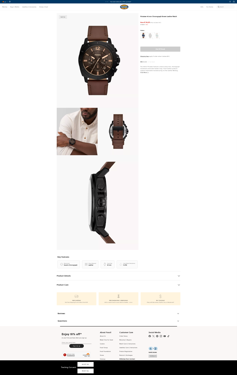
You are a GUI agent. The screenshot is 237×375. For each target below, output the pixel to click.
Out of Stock (160, 49)
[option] (98, 60)
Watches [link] (4, 7)
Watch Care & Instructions (127, 344)
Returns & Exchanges (126, 355)
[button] (5, 1)
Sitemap (102, 359)
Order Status (123, 336)
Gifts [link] (201, 7)
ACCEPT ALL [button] (85, 364)
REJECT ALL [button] (85, 371)
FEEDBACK (152, 356)
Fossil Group (104, 348)
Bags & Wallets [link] (14, 7)
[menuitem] (4, 6)
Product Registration (125, 351)
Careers (102, 344)
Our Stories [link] (209, 7)
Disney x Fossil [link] (43, 7)
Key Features (63, 257)
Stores (102, 355)
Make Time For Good (106, 340)
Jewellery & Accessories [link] (29, 7)
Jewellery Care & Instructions (128, 348)
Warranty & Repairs (125, 340)
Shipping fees (144, 56)
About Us (103, 336)
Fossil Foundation (105, 351)
